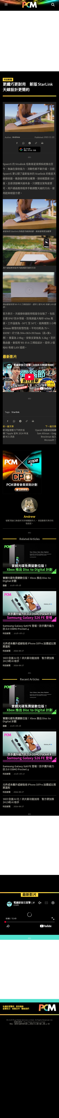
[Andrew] (29, 505)
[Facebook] (17, 143)
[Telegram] (29, 143)
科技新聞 (8, 79)
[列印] (42, 143)
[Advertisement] (29, 40)
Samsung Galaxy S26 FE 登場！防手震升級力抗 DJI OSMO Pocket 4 (28, 627)
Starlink (15, 412)
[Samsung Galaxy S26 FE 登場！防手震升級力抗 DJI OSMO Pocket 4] (29, 606)
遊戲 (5, 585)
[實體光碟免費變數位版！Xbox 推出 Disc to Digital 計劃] (29, 558)
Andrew (16, 137)
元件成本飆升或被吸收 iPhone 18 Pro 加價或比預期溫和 (29, 786)
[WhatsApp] (23, 143)
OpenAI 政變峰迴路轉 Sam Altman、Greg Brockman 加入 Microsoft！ (46, 435)
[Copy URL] (36, 143)
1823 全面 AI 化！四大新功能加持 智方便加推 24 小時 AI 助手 (28, 660)
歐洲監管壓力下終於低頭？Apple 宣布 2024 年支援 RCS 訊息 (15, 433)
